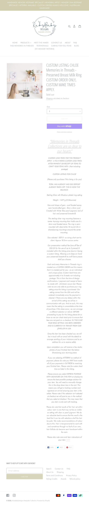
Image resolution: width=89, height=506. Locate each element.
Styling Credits (51, 479)
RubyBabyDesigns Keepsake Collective (24, 500)
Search (48, 468)
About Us (49, 472)
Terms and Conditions (54, 475)
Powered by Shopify (43, 500)
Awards (63, 479)
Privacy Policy (71, 475)
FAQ (68, 468)
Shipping (49, 98)
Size (48, 106)
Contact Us (59, 468)
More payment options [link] (64, 132)
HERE (68, 440)
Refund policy (75, 479)
